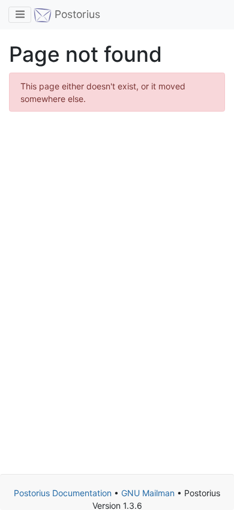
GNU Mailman (148, 493)
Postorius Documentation (63, 493)
